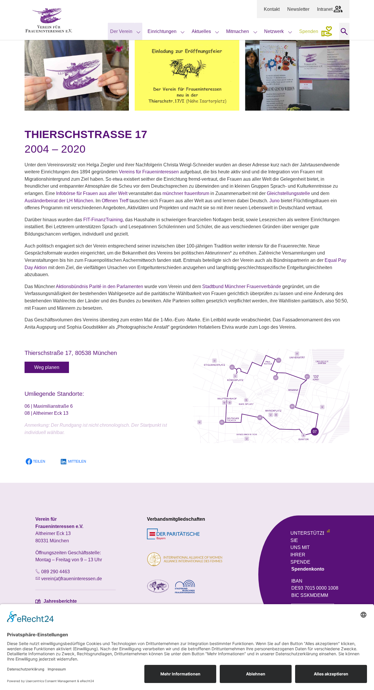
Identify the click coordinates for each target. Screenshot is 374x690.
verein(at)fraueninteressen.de (71, 578)
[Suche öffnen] (344, 31)
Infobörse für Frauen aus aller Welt (91, 193)
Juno (274, 200)
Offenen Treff (115, 200)
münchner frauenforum (185, 193)
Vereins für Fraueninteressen (149, 171)
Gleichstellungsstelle (288, 193)
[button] (39, 461)
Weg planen (46, 367)
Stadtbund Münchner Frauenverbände (241, 286)
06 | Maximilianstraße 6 (49, 406)
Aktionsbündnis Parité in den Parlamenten (99, 286)
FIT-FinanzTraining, (103, 219)
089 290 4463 (55, 571)
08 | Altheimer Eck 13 (46, 413)
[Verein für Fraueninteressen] (49, 20)
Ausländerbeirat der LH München (59, 200)
